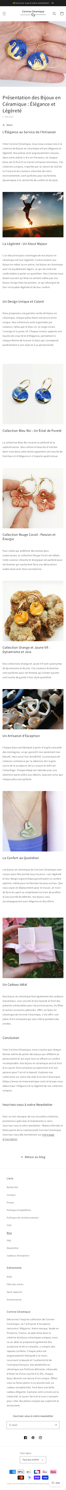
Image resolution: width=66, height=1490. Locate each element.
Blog (9, 1232)
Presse (10, 1202)
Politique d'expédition (19, 1210)
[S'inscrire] (55, 1425)
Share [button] (9, 124)
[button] (4, 13)
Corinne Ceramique (19, 1483)
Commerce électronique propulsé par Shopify (43, 1483)
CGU (9, 1225)
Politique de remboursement (23, 1217)
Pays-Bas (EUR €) (31, 1459)
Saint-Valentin (14, 1292)
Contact (11, 1194)
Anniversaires (14, 1299)
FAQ (9, 1240)
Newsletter (13, 1248)
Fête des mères (15, 1284)
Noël (9, 1276)
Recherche (12, 1187)
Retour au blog (35, 1157)
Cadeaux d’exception (18, 1255)
